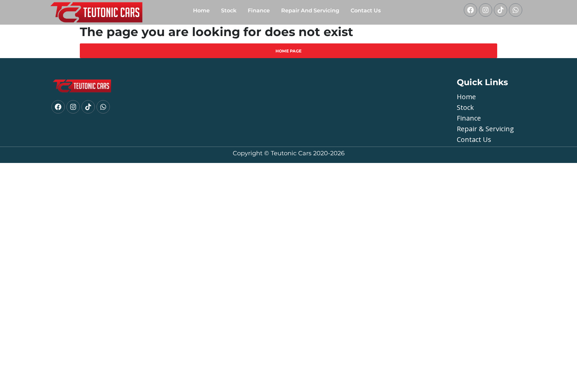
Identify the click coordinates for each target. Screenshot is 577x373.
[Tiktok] (500, 10)
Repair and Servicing (310, 10)
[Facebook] (470, 10)
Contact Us (366, 10)
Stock (228, 10)
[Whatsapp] (515, 10)
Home (201, 10)
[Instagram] (485, 10)
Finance (259, 10)
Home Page (288, 50)
